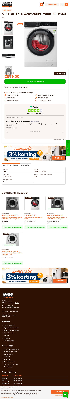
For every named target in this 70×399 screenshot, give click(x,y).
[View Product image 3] (8, 56)
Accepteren (60, 391)
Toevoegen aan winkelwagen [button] (13, 227)
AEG (4, 171)
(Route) (17, 303)
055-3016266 (10, 305)
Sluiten (11, 397)
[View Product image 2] (8, 42)
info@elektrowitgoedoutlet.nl (12, 307)
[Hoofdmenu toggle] (66, 4)
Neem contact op (68, 149)
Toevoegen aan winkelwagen (36, 81)
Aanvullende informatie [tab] (11, 165)
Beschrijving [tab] (25, 165)
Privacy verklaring (5, 397)
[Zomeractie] (35, 153)
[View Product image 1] (8, 28)
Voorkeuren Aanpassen (60, 395)
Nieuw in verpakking (40, 171)
